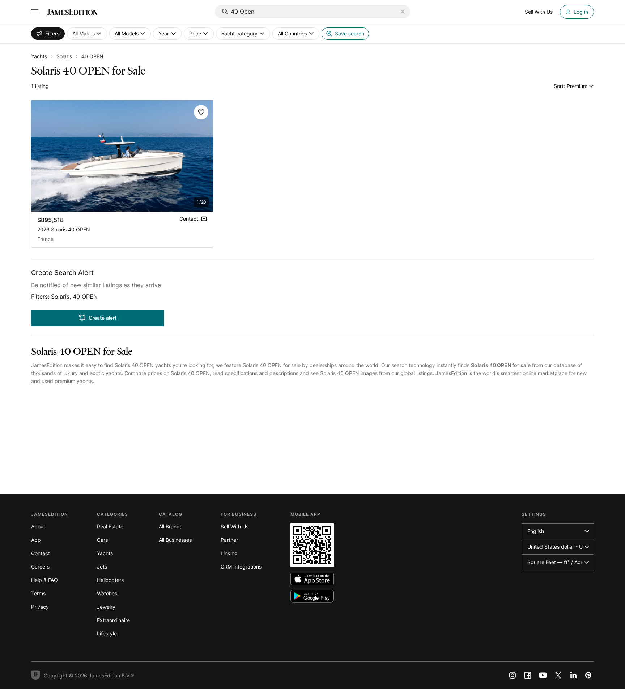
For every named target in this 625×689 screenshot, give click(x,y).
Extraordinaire (113, 620)
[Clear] (403, 11)
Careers (40, 566)
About (38, 526)
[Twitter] (558, 675)
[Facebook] (527, 675)
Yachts (39, 56)
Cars (102, 540)
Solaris (64, 56)
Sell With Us (234, 526)
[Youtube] (542, 675)
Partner (229, 540)
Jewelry (106, 607)
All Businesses (175, 540)
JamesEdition (47, 365)
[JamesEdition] (72, 12)
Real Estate (110, 526)
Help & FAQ (44, 580)
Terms (38, 593)
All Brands (170, 526)
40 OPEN (92, 56)
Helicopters (110, 580)
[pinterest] (588, 675)
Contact (40, 553)
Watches (107, 593)
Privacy (40, 607)
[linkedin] (573, 675)
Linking (229, 553)
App (36, 540)
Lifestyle (107, 633)
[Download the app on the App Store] (312, 579)
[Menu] (34, 12)
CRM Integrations (241, 566)
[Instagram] (512, 675)
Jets (102, 566)
